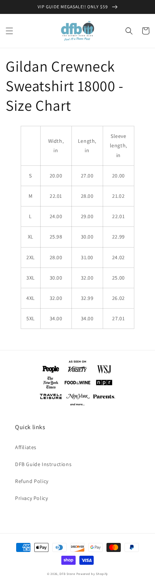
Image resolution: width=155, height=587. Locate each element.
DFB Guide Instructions (43, 464)
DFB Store (67, 574)
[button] (9, 31)
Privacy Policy (31, 498)
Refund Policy (32, 481)
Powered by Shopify (92, 574)
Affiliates (25, 447)
